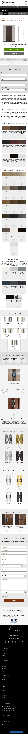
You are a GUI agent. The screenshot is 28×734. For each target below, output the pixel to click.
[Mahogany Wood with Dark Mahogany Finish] (14, 142)
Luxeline (5, 13)
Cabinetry (4, 655)
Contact (4, 724)
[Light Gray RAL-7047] (14, 269)
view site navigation (16, 7)
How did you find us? (14, 590)
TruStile (23, 13)
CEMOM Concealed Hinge (14, 382)
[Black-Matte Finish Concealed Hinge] (19, 455)
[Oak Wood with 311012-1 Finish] (14, 188)
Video (3, 679)
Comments (14, 578)
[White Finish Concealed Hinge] (8, 496)
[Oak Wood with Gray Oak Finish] (22, 216)
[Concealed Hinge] (14, 374)
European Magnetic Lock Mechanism (7, 527)
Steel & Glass (16, 13)
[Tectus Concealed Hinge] (14, 402)
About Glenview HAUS (7, 721)
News (3, 681)
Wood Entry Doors (6, 705)
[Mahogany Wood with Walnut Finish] (14, 128)
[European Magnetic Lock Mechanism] (7, 524)
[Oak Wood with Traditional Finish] (6, 202)
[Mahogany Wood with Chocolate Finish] (22, 142)
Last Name (14, 548)
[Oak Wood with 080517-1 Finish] (22, 174)
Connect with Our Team (16, 732)
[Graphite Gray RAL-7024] (14, 283)
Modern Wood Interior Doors (8, 710)
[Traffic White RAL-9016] (6, 269)
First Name (14, 545)
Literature (4, 682)
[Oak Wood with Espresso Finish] (14, 216)
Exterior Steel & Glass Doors (8, 708)
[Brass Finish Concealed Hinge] (19, 439)
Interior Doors (5, 650)
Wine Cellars (5, 713)
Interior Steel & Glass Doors (8, 711)
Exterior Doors (5, 648)
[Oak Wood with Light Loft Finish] (6, 174)
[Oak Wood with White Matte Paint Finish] (14, 230)
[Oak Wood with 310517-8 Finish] (6, 188)
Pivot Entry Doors (6, 703)
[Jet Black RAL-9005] (10, 297)
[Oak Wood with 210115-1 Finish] (22, 188)
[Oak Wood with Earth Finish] (14, 202)
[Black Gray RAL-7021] (22, 283)
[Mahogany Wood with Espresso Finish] (6, 142)
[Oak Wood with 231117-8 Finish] (14, 174)
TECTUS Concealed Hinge (14, 411)
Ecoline (10, 13)
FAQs (3, 677)
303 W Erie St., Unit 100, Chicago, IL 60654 (14, 636)
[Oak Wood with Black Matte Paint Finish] (22, 230)
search (26, 4)
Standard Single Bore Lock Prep (21, 527)
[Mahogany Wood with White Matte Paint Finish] (6, 156)
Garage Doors (5, 653)
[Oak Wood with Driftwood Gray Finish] (6, 230)
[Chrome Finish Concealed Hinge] (8, 439)
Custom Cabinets (6, 693)
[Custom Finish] (18, 297)
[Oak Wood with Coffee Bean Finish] (6, 216)
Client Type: (14, 574)
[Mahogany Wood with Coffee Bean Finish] (22, 128)
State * (12, 564)
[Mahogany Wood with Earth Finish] (6, 128)
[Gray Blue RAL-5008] (6, 283)
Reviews (4, 723)
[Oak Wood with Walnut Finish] (22, 202)
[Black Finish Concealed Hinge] (19, 496)
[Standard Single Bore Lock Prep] (20, 524)
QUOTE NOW (14, 49)
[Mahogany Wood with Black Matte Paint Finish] (14, 156)
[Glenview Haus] (5, 642)
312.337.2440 (23, 1)
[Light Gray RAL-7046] (22, 269)
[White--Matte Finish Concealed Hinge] (8, 455)
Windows (4, 651)
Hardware (4, 671)
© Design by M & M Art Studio (21, 729)
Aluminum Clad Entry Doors (8, 706)
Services (4, 657)
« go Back (14, 53)
